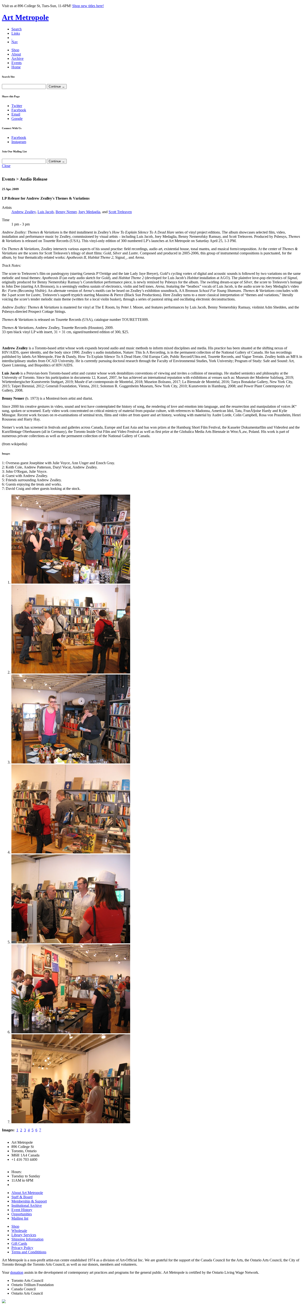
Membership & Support (29, 1201)
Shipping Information (27, 1239)
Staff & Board (22, 1197)
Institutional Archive (26, 1205)
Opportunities (21, 1214)
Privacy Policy (22, 1248)
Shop (15, 50)
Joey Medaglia (89, 212)
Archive (17, 58)
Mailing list (19, 1218)
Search (16, 29)
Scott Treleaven (120, 212)
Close (6, 166)
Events (16, 63)
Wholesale (19, 1231)
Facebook (18, 110)
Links (15, 33)
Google (17, 119)
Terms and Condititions (28, 1252)
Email (15, 114)
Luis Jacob (46, 212)
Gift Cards (19, 1243)
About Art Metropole (27, 1193)
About (16, 54)
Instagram (18, 142)
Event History (21, 1210)
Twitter (16, 106)
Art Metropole (25, 17)
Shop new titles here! (88, 6)
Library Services (23, 1235)
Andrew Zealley (23, 212)
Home (16, 67)
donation (16, 1272)
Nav (14, 42)
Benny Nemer (66, 212)
